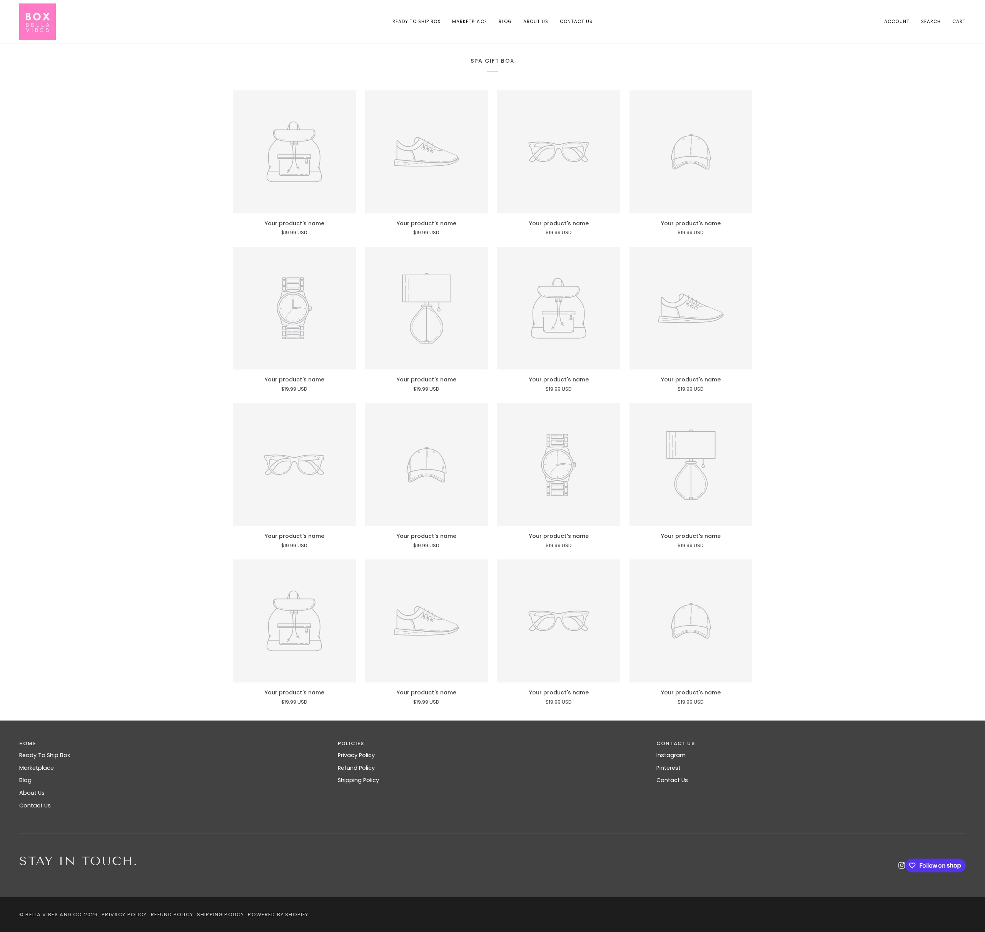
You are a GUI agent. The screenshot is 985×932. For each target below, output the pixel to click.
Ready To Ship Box (44, 755)
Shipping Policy (358, 780)
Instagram (671, 755)
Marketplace (36, 768)
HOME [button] (27, 743)
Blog (25, 780)
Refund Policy (356, 768)
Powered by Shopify (278, 914)
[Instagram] (901, 865)
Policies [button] (351, 743)
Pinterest (668, 768)
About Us (32, 793)
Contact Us (35, 805)
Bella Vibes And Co (53, 914)
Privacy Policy (356, 755)
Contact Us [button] (675, 743)
